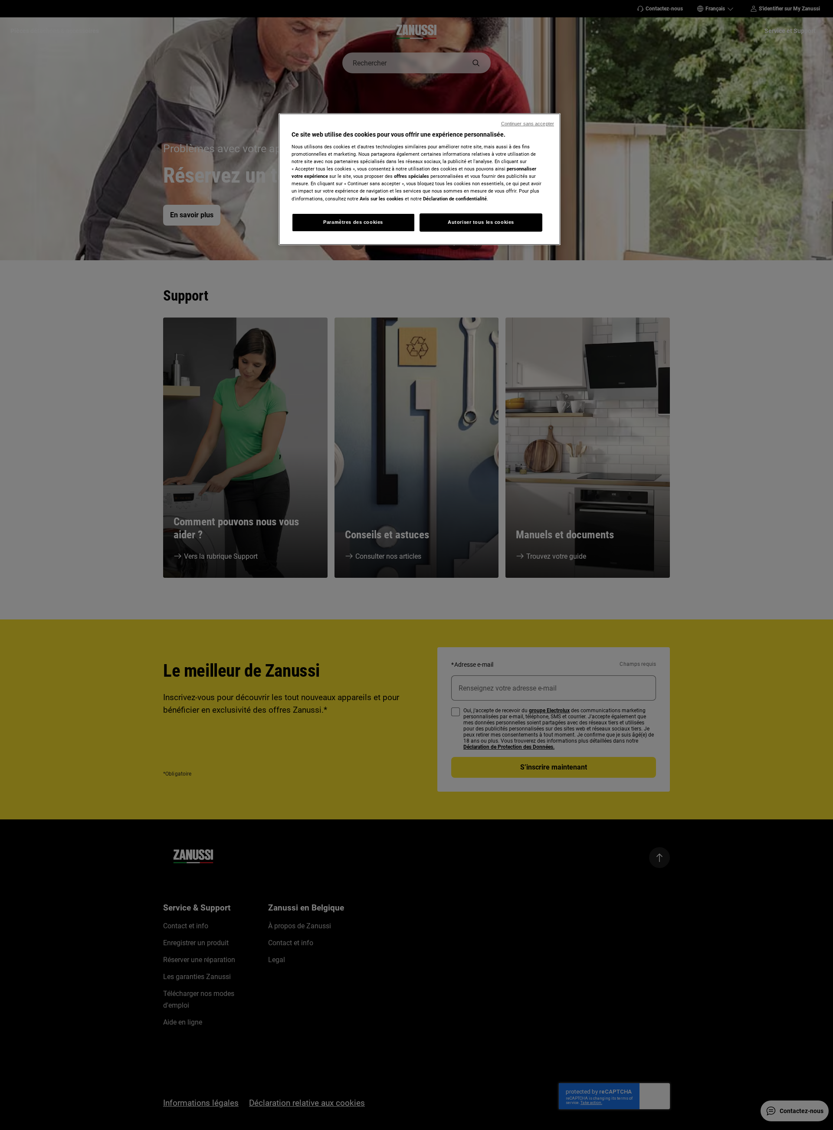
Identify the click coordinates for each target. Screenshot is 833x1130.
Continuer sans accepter (527, 123)
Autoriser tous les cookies (481, 222)
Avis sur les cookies (381, 199)
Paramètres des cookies (353, 222)
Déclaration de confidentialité (455, 199)
